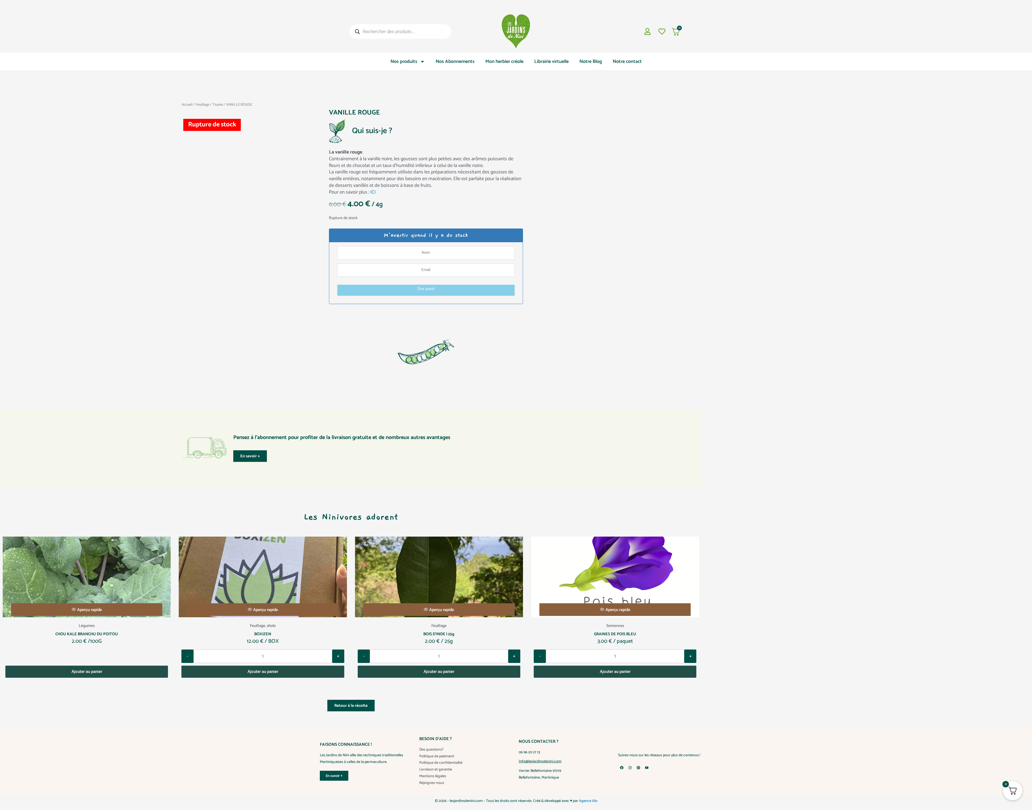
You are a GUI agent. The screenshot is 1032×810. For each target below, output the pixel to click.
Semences (615, 625)
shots (271, 625)
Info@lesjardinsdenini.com (540, 761)
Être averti (425, 289)
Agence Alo (588, 801)
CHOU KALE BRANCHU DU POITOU (86, 634)
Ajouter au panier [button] (86, 671)
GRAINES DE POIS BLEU (615, 634)
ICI (373, 192)
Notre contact (627, 62)
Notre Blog (590, 62)
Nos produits (403, 62)
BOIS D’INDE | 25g (438, 634)
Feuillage (202, 105)
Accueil (187, 105)
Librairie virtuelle (551, 62)
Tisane (218, 105)
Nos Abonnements (455, 62)
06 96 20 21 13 (529, 752)
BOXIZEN (262, 634)
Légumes (87, 625)
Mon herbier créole (504, 62)
